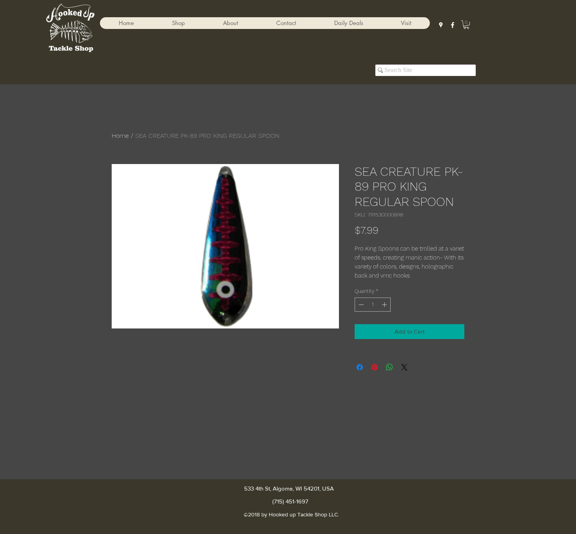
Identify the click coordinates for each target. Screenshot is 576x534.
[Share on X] (404, 367)
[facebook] (452, 25)
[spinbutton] (372, 304)
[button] (178, 23)
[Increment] (385, 304)
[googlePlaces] (441, 25)
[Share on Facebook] (359, 367)
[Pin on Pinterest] (374, 367)
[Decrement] (360, 304)
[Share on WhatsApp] (389, 367)
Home (120, 135)
